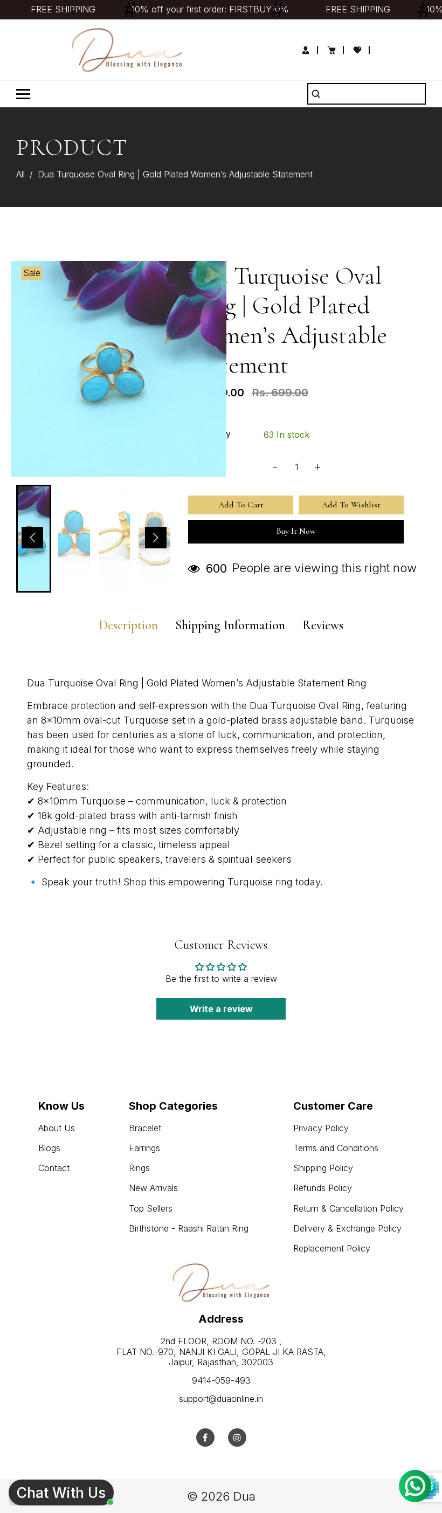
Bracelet (145, 1128)
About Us (56, 1128)
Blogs (49, 1148)
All (20, 174)
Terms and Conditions (335, 1148)
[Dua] (127, 49)
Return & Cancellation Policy (348, 1208)
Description (128, 625)
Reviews (322, 625)
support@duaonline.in (221, 1398)
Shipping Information (230, 625)
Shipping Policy (323, 1168)
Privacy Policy (321, 1128)
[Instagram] (237, 1437)
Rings (139, 1168)
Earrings (144, 1148)
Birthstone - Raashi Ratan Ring (188, 1228)
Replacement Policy (331, 1248)
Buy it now (296, 531)
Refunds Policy (322, 1187)
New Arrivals (153, 1187)
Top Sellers (150, 1208)
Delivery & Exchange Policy (347, 1228)
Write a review (221, 1008)
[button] (32, 537)
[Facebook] (205, 1437)
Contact (54, 1168)
